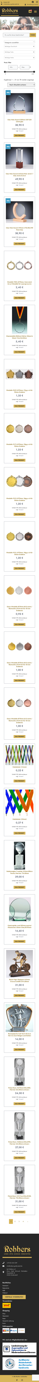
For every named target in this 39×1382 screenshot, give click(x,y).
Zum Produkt (19, 135)
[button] (35, 11)
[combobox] (19, 41)
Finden (32, 35)
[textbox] (19, 42)
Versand (21, 131)
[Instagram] (37, 2)
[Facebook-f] (17, 1380)
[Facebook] (33, 2)
